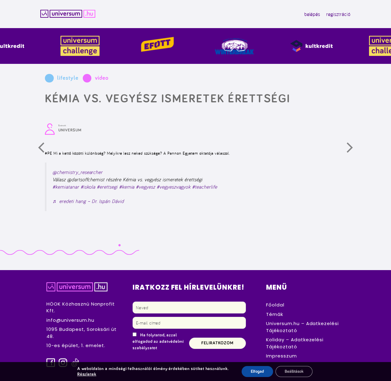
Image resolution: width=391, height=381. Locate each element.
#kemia (127, 187)
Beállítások (294, 371)
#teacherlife (204, 187)
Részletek (87, 374)
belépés (312, 14)
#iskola (88, 187)
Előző (45, 149)
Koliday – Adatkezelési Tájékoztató (294, 343)
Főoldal (275, 305)
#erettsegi (107, 187)
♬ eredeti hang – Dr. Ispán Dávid (88, 201)
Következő (353, 149)
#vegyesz (145, 187)
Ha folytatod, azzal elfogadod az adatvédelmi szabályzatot (158, 341)
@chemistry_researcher (78, 172)
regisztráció (338, 14)
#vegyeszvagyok (174, 187)
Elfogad (257, 371)
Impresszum (281, 356)
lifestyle (67, 78)
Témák (274, 314)
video (102, 78)
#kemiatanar (66, 187)
